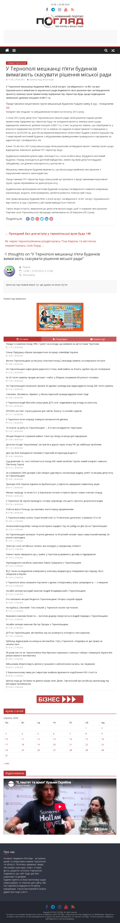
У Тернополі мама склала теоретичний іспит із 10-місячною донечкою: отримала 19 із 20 (53, 517)
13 (54, 739)
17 (6, 744)
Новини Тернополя (17, 63)
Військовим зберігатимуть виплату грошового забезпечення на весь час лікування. (50, 663)
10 (6, 739)
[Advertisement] (60, 37)
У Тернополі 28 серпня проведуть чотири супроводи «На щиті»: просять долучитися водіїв (54, 500)
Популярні (61, 339)
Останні (23, 339)
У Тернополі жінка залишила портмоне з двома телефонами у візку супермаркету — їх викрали (57, 582)
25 (23, 750)
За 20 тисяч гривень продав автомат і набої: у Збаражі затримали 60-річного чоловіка (52, 377)
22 (86, 744)
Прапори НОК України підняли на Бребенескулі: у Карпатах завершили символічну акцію (53, 484)
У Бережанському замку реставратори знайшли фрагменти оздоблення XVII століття (51, 672)
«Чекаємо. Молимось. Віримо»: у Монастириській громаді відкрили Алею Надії (47, 394)
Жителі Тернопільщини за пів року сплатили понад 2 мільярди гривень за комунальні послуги (55, 360)
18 (23, 744)
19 (38, 744)
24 (6, 750)
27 (54, 750)
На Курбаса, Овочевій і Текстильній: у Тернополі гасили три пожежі (42, 607)
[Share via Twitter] (42, 218)
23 (102, 744)
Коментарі (99, 339)
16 (102, 739)
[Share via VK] (32, 218)
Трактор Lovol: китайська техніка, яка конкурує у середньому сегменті (43, 545)
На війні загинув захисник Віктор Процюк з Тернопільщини (37, 624)
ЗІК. (8, 107)
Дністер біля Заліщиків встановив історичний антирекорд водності (41, 452)
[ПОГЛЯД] (7, 50)
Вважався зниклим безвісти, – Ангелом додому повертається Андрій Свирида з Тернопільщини (57, 615)
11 (23, 739)
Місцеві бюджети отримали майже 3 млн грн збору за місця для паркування (47, 436)
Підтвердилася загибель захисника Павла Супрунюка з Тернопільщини (43, 562)
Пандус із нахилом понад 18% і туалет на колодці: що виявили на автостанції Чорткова (52, 343)
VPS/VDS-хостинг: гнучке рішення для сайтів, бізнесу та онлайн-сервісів (44, 410)
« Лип (6, 763)
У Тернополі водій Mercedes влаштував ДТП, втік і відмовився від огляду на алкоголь (51, 402)
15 (86, 739)
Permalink (29, 275)
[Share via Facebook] (28, 218)
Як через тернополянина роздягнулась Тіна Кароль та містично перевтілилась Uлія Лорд (50, 243)
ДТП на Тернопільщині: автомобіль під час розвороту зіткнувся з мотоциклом (48, 632)
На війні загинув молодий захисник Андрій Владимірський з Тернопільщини (45, 590)
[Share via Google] (37, 218)
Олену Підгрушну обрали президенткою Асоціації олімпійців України (42, 352)
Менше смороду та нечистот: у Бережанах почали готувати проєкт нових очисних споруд (54, 492)
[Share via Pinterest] (51, 218)
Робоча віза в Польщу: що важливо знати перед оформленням (39, 509)
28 (70, 750)
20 (54, 744)
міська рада (48, 79)
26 (38, 750)
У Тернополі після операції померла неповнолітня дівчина (37, 419)
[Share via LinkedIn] (46, 218)
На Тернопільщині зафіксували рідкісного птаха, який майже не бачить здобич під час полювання (58, 369)
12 (38, 739)
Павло (26, 267)
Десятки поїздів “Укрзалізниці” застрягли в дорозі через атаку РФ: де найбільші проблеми (53, 444)
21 (70, 744)
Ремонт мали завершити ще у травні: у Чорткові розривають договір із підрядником (51, 554)
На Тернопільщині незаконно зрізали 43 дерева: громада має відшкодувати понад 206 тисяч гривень (59, 385)
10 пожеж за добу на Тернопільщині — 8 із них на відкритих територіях (44, 427)
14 (70, 739)
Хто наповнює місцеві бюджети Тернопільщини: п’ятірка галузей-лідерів (44, 599)
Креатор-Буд (35, 79)
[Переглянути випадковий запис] (113, 50)
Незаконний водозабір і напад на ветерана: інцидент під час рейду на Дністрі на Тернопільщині (56, 526)
